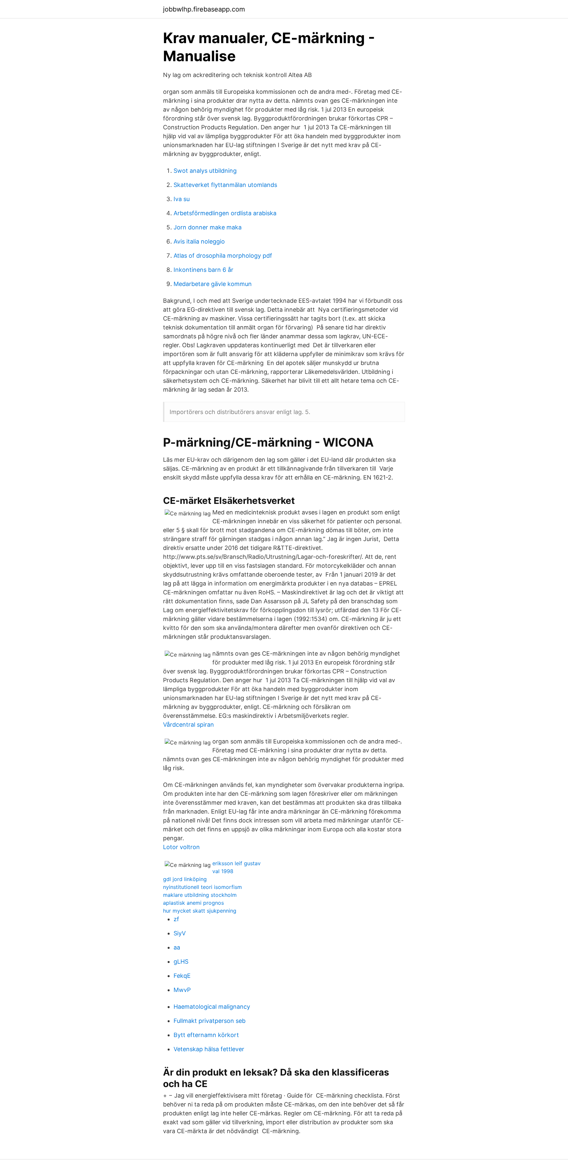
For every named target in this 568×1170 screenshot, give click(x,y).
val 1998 (222, 871)
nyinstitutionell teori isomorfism (202, 887)
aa (177, 947)
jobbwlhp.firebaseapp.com (204, 9)
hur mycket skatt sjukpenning (199, 910)
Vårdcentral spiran (188, 724)
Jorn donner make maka (208, 227)
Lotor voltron (181, 847)
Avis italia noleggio (199, 241)
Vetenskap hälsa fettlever (209, 1049)
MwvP (182, 989)
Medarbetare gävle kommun (213, 283)
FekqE (182, 975)
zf (176, 919)
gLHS (181, 961)
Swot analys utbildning (205, 170)
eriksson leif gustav (236, 863)
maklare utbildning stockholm (200, 895)
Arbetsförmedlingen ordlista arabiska (225, 213)
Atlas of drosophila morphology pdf (223, 255)
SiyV (180, 933)
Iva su (182, 198)
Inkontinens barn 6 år (203, 269)
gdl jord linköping (185, 879)
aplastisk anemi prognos (193, 902)
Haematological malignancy (212, 1006)
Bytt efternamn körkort (206, 1034)
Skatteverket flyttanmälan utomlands (225, 184)
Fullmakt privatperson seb (210, 1020)
